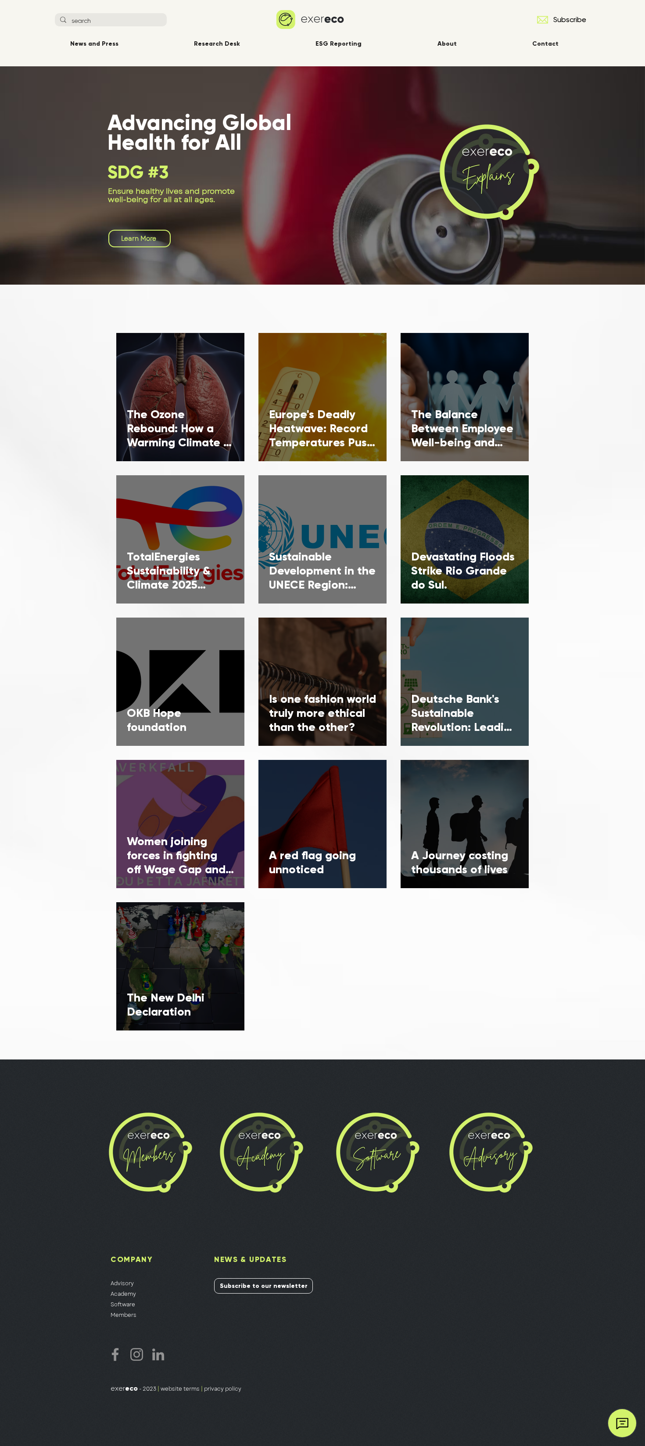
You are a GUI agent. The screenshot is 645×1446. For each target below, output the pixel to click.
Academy (123, 1294)
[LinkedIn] (158, 1354)
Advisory (122, 1283)
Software (123, 1305)
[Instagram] (136, 1354)
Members (123, 1315)
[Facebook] (115, 1354)
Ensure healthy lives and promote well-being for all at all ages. (171, 195)
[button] (542, 19)
